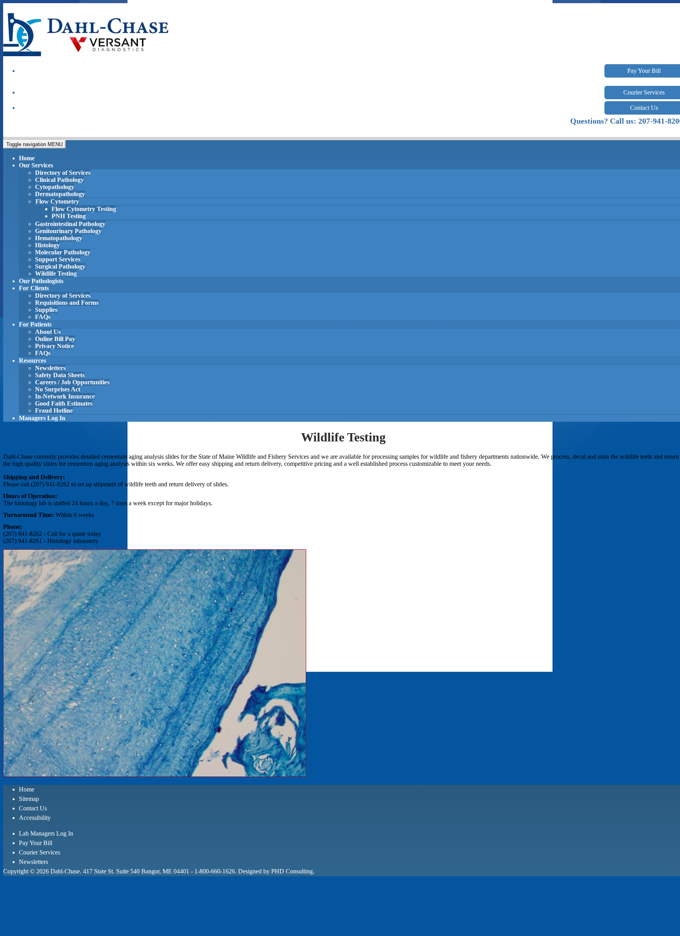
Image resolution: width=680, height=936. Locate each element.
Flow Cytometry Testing (84, 209)
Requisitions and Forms (66, 302)
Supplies (46, 309)
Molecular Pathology (63, 252)
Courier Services (39, 852)
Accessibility (35, 817)
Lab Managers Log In (46, 833)
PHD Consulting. (292, 871)
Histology (47, 245)
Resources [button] (32, 360)
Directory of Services (63, 172)
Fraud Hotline (54, 410)
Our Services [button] (36, 165)
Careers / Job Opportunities (72, 382)
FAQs (42, 316)
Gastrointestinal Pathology (70, 224)
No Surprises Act (57, 389)
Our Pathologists (41, 281)
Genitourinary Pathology (68, 231)
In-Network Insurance (65, 396)
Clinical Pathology (59, 179)
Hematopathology (58, 238)
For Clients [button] (34, 288)
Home (27, 158)
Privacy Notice (54, 346)
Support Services (57, 259)
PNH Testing (69, 216)
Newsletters (50, 368)
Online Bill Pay (55, 338)
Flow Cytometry (57, 201)
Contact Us (33, 808)
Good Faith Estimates (63, 403)
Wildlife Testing (56, 273)
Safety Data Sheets (60, 375)
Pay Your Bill (35, 843)
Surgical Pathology (60, 266)
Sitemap (29, 798)
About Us (48, 331)
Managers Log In (42, 418)
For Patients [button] (35, 324)
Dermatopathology (60, 194)
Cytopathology (54, 186)
